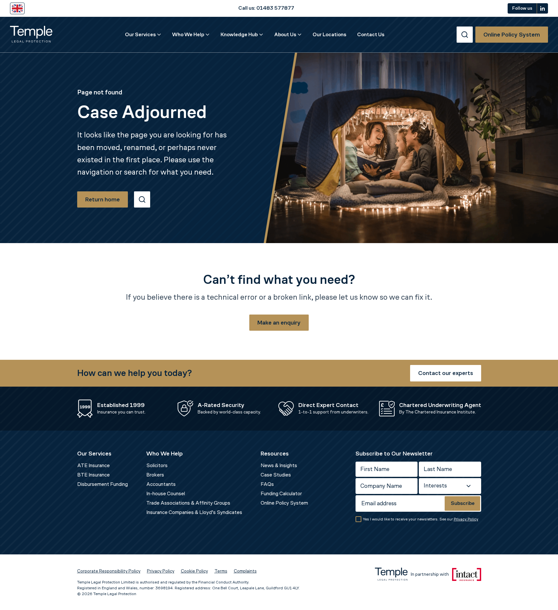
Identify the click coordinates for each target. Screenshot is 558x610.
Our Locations (329, 34)
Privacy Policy (466, 519)
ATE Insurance (93, 465)
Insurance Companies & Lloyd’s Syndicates (194, 512)
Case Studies (276, 475)
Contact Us (370, 34)
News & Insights (279, 465)
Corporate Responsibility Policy (108, 571)
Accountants (161, 484)
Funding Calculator (281, 493)
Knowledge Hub (239, 34)
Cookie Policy (194, 571)
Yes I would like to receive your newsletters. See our (420, 519)
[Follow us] (542, 8)
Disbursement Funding (102, 484)
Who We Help (188, 34)
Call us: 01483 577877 (266, 8)
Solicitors (157, 465)
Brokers (155, 475)
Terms (220, 571)
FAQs (267, 484)
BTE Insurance (93, 475)
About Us (285, 34)
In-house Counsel (165, 493)
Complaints (245, 571)
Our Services (140, 34)
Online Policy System (284, 503)
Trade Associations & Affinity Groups (188, 503)
